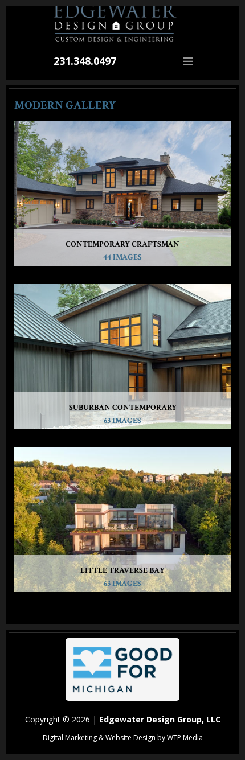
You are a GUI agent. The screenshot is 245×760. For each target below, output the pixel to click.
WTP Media (185, 737)
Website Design (130, 737)
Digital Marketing (70, 737)
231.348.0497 (85, 61)
